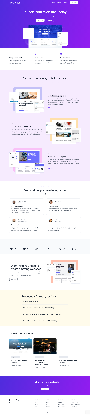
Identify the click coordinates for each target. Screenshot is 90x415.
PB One (42, 412)
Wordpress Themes (15, 357)
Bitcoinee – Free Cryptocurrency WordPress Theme (42, 362)
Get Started (74, 2)
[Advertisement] (45, 14)
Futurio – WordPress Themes (18, 361)
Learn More (50, 107)
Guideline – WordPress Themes (68, 361)
